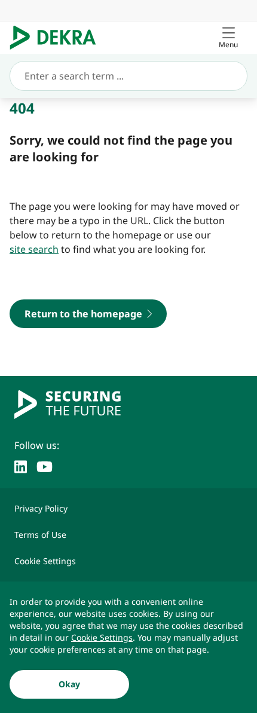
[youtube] (44, 465)
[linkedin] (20, 465)
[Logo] (58, 38)
